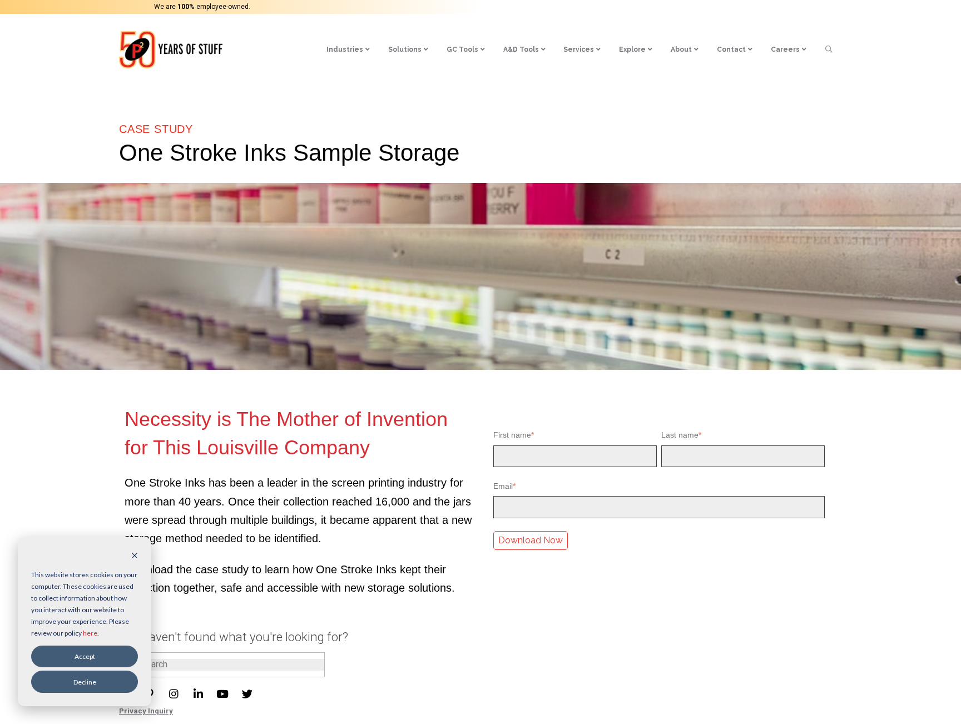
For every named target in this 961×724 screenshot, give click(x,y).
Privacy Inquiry (146, 711)
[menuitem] (348, 49)
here (90, 633)
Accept (85, 656)
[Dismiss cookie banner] (134, 556)
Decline (84, 682)
